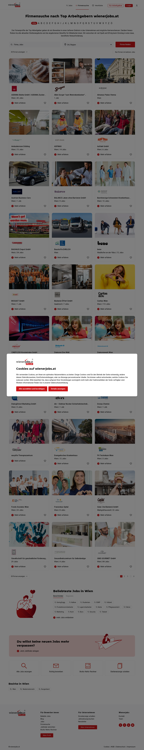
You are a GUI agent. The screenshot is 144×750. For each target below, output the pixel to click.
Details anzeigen (58, 389)
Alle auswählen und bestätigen (32, 389)
